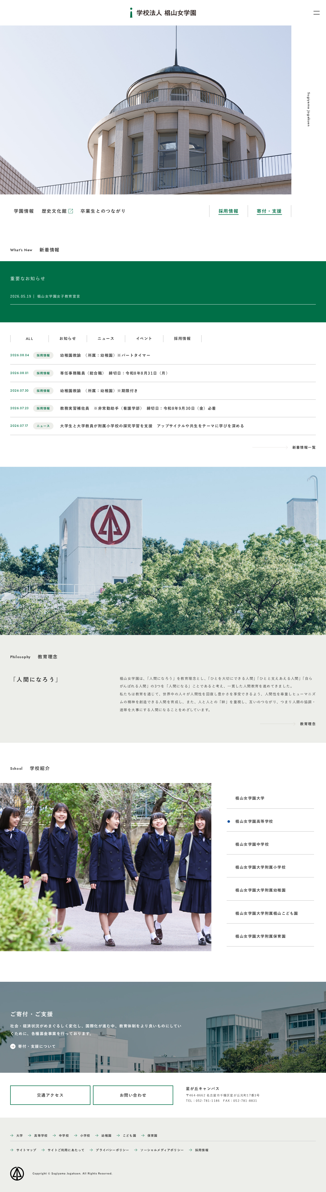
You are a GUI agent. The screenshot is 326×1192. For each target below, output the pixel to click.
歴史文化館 (55, 211)
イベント (144, 338)
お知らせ (67, 338)
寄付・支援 (269, 211)
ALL (30, 338)
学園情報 (24, 211)
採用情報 (229, 211)
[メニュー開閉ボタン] (313, 12)
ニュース (106, 338)
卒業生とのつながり (103, 211)
